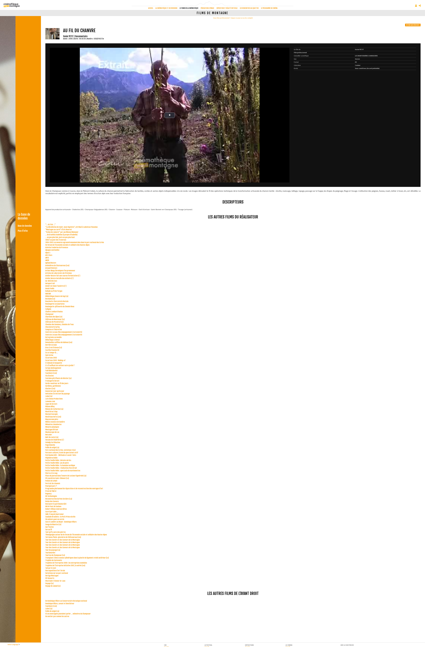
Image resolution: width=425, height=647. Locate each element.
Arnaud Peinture (51, 268)
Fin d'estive (49, 376)
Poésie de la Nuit (51, 481)
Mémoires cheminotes (53, 424)
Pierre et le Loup (51, 473)
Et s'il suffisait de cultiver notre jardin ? (59, 365)
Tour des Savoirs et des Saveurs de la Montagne (62, 540)
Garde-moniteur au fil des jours (56, 383)
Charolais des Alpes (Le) (53, 317)
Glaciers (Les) (50, 388)
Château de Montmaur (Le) (55, 319)
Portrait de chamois (52, 483)
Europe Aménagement (53, 368)
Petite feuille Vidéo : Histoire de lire (58, 460)
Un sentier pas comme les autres (57, 616)
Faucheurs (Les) (51, 373)
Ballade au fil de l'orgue (53, 291)
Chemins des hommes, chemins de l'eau (59, 324)
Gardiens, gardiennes (53, 386)
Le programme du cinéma (269, 8)
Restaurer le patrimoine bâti (55, 504)
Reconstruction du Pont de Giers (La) (58, 499)
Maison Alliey (50, 406)
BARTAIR (48, 294)
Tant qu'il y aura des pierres (55, 532)
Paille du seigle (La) (52, 447)
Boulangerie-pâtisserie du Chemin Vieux (59, 306)
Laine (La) (48, 396)
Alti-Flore (48, 255)
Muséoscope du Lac (52, 432)
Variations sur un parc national (56, 573)
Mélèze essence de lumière (55, 422)
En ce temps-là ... (51, 353)
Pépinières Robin (51, 458)
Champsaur (49, 314)
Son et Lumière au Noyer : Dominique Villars (61, 522)
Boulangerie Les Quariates (55, 304)
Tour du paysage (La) (52, 550)
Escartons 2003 (51, 358)
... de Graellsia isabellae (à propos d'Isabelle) (61, 235)
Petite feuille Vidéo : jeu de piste (57, 463)
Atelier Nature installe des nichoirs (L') (59, 278)
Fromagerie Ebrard (52, 381)
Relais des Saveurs (52, 501)
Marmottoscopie (51, 414)
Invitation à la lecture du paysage (57, 394)
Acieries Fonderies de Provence (56, 247)
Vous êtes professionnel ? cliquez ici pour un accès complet (233, 18)
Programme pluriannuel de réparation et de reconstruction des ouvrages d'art (74, 488)
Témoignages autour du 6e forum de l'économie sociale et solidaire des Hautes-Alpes (76, 535)
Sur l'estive (49, 527)
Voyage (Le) (49, 583)
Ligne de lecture (51, 404)
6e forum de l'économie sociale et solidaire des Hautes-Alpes (67, 245)
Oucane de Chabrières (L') (54, 440)
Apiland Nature (50, 263)
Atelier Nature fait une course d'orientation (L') (62, 276)
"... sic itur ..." (50, 224)
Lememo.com (50, 401)
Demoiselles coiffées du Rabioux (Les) (58, 342)
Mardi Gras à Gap (51, 411)
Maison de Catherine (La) (54, 409)
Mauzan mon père (51, 419)
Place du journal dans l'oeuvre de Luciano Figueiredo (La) (65, 476)
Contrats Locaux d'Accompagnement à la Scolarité (63, 332)
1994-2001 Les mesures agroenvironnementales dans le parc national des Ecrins (74, 242)
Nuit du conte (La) (51, 437)
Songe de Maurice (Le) (53, 524)
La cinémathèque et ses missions (166, 8)
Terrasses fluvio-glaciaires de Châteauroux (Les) (63, 537)
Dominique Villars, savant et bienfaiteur (59, 603)
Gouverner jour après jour (54, 391)
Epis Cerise (49, 355)
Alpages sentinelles (52, 250)
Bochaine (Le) (50, 299)
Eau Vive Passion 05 (52, 350)
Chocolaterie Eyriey (52, 327)
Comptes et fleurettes (53, 329)
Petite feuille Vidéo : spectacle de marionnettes (62, 471)
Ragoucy (48, 494)
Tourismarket (50, 553)
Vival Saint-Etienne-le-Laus (55, 581)
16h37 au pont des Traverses (55, 240)
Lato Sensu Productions (54, 399)
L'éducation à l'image (207, 8)
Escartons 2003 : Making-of (55, 360)
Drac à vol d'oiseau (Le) (53, 347)
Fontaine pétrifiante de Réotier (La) (58, 378)
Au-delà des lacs (51, 281)
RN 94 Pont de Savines (53, 506)
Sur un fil (48, 529)
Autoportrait (50, 283)
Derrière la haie (51, 345)
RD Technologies (51, 496)
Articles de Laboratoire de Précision (58, 273)
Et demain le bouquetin (53, 363)
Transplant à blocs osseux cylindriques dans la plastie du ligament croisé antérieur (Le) (77, 558)
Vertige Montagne (51, 576)
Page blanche (50, 445)
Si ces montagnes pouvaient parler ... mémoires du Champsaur (68, 614)
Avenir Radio (49, 288)
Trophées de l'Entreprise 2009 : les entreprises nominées (66, 563)
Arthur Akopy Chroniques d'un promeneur (60, 270)
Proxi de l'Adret (50, 491)
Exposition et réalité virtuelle (227, 8)
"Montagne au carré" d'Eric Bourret (58, 229)
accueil (150, 8)
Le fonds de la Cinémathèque (189, 8)
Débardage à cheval (52, 340)
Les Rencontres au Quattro (249, 8)
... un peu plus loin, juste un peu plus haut (60, 237)
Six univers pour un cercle (54, 519)
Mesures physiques (52, 427)
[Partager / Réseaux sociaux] (420, 5)
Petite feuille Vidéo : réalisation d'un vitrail (61, 468)
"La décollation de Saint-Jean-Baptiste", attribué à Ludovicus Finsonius (71, 227)
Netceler (48, 435)
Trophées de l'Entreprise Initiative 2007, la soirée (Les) (65, 565)
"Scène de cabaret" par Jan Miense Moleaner (61, 232)
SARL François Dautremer (54, 514)
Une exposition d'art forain (55, 570)
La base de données (24, 216)
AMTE (47, 258)
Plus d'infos (23, 230)
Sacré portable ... (51, 512)
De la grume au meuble (53, 337)
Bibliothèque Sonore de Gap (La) (56, 296)
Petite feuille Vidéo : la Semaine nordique (60, 465)
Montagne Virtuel (51, 429)
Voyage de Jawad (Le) (53, 586)
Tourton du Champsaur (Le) (55, 555)
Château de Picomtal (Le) (54, 322)
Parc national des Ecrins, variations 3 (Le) (60, 450)
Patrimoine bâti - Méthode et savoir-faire (60, 455)
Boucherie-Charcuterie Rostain (56, 301)
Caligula (48, 309)
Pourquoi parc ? (51, 486)
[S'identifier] (416, 5)
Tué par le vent (50, 568)
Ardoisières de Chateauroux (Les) (57, 265)
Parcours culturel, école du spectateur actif (61, 452)
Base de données (25, 225)
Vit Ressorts (49, 578)
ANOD (47, 260)
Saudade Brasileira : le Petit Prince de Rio (60, 517)
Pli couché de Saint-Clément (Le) (57, 478)
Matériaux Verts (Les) (53, 417)
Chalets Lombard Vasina (54, 312)
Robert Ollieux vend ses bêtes (56, 509)
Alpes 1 (47, 253)
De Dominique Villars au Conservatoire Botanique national (66, 601)
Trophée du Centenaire (53, 560)
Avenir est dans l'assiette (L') (56, 286)
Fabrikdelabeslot (51, 370)
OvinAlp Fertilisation (52, 442)
